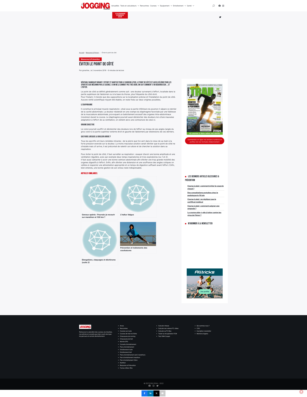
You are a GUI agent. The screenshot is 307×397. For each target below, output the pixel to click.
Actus (122, 326)
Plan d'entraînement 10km (128, 360)
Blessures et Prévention (128, 365)
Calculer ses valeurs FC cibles (168, 328)
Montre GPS (124, 341)
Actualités (115, 6)
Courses (153, 6)
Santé (189, 6)
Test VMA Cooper (164, 336)
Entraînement (178, 6)
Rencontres (144, 6)
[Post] (156, 393)
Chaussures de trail (126, 339)
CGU (198, 328)
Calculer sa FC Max (164, 331)
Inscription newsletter (204, 331)
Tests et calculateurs (128, 6)
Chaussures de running (127, 336)
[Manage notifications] (301, 392)
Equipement (164, 6)
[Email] (162, 393)
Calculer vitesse (163, 326)
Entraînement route (126, 349)
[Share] (145, 393)
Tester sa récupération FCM (167, 334)
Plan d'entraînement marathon (130, 357)
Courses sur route (126, 331)
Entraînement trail (126, 352)
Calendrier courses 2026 (120, 15)
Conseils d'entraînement (128, 344)
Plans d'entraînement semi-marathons (132, 355)
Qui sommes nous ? (203, 326)
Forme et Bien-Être (126, 368)
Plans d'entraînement (127, 347)
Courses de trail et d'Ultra (128, 334)
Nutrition (123, 363)
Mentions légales (202, 334)
